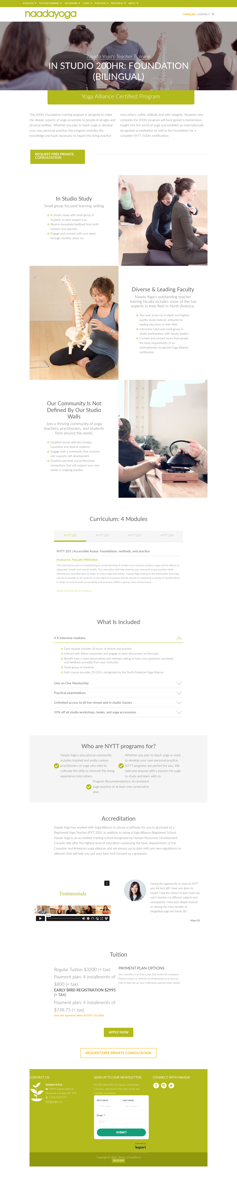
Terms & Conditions (130, 1157)
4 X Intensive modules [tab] (69, 638)
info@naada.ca (53, 1101)
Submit (121, 1132)
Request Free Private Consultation (54, 156)
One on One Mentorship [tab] (71, 683)
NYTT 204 (167, 535)
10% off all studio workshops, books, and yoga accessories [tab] (95, 712)
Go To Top (118, 1160)
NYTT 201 (70, 535)
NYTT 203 (134, 535)
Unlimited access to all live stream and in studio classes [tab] (93, 702)
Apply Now (118, 1032)
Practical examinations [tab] (70, 693)
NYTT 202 (102, 535)
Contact (203, 14)
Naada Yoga (51, 14)
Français (189, 14)
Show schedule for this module (74, 591)
